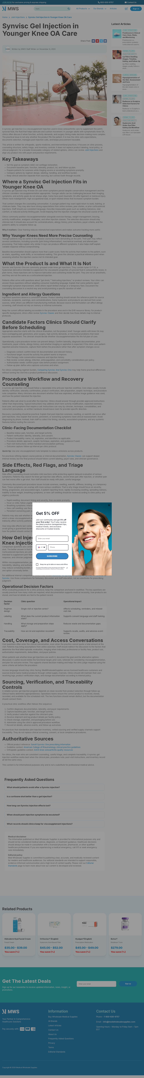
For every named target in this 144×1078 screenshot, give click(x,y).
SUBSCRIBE (52, 556)
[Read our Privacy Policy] (67, 568)
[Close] (109, 505)
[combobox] (41, 547)
